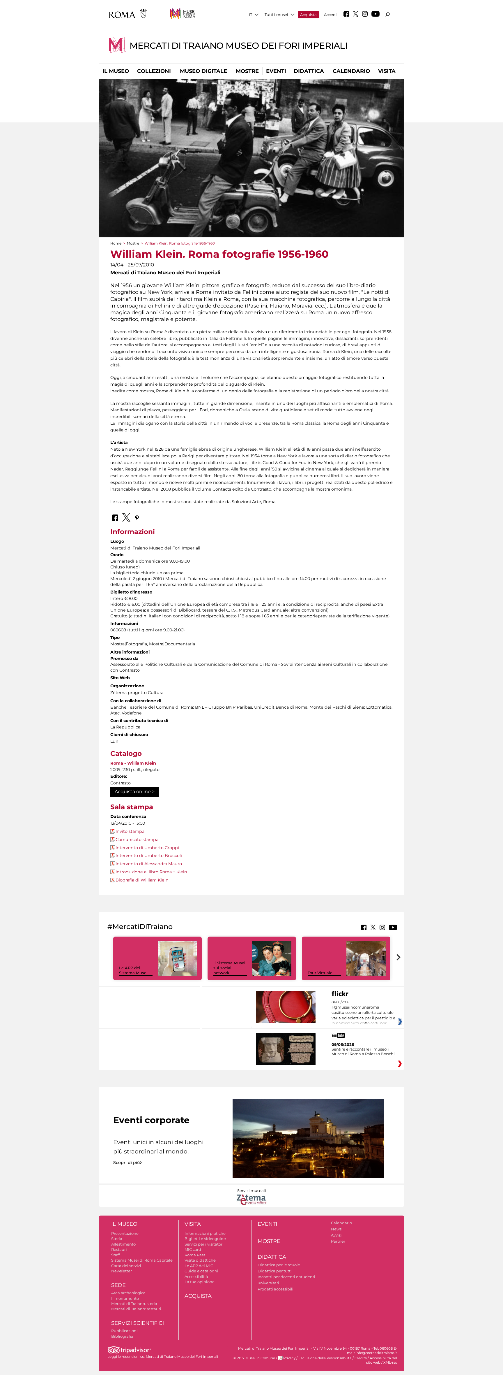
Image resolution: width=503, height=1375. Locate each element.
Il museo (115, 71)
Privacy (289, 1358)
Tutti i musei (276, 14)
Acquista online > (135, 791)
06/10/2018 (363, 1013)
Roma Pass (195, 1255)
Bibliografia (122, 1336)
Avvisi (336, 1235)
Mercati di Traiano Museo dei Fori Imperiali (239, 45)
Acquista (308, 14)
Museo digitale (203, 71)
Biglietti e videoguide (205, 1238)
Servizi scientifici (137, 1323)
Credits (361, 1358)
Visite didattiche (200, 1260)
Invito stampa (130, 831)
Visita (387, 71)
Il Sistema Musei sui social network (229, 967)
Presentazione (125, 1233)
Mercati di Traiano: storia (134, 1303)
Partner (338, 1241)
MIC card (193, 1249)
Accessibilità (196, 1276)
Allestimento (123, 1244)
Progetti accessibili (275, 1289)
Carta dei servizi (126, 1265)
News (336, 1229)
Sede (118, 1285)
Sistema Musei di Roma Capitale (142, 1260)
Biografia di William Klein (142, 880)
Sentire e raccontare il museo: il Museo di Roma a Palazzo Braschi (363, 1051)
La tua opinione (200, 1281)
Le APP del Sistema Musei (133, 970)
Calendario (351, 71)
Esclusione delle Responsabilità (325, 1358)
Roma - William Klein (133, 763)
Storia (116, 1238)
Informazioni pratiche (205, 1233)
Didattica (309, 71)
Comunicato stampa (137, 839)
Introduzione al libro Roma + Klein (151, 871)
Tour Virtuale (320, 972)
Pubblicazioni (124, 1330)
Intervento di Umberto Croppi (147, 847)
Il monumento (125, 1298)
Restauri (119, 1249)
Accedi (330, 14)
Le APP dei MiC (199, 1265)
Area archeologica (128, 1292)
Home (115, 243)
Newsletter (121, 1271)
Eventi (276, 71)
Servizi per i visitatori (204, 1244)
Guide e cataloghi (201, 1271)
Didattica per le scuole (279, 1264)
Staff (115, 1255)
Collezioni (154, 71)
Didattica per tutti (275, 1271)
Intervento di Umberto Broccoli (149, 855)
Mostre (247, 71)
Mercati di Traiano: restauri (136, 1308)
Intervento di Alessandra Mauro (149, 863)
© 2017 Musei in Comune (254, 1358)
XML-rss (390, 1362)
